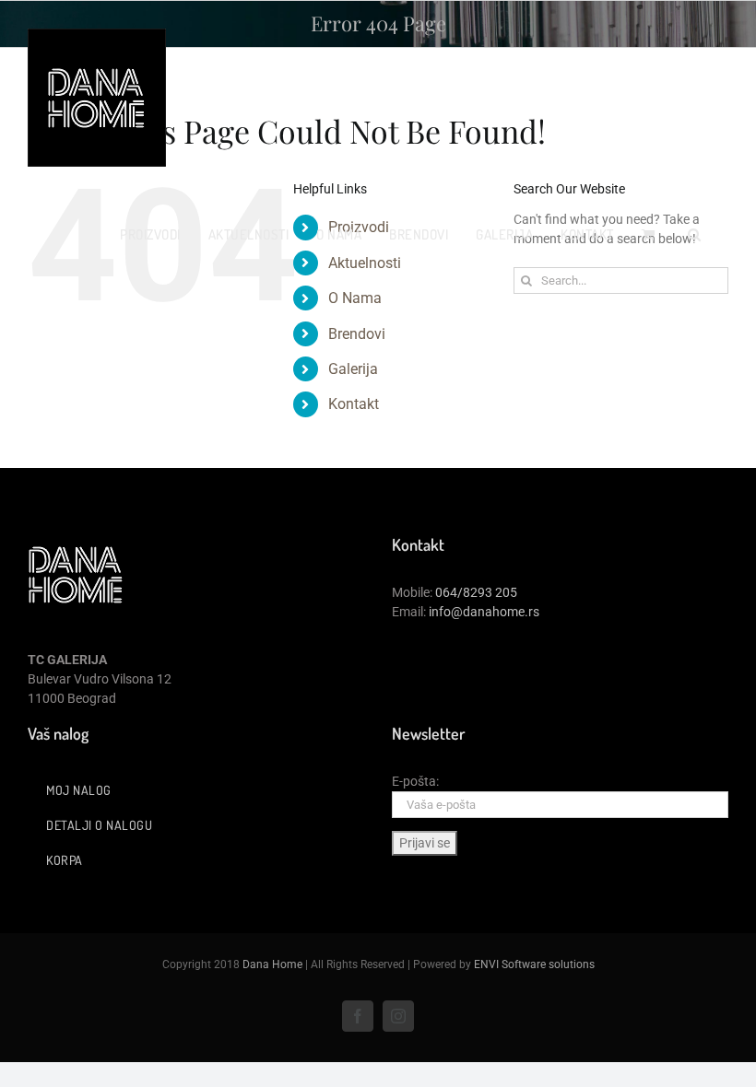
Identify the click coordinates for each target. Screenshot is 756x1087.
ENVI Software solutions (534, 964)
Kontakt (353, 404)
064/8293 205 (476, 592)
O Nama (355, 298)
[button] (695, 234)
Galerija (353, 369)
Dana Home (272, 964)
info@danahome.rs (484, 611)
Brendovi (356, 334)
